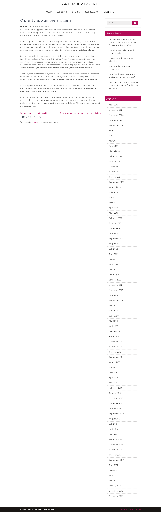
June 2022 (114, 254)
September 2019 (116, 357)
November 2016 (116, 496)
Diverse (76, 12)
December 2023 (116, 167)
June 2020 (114, 316)
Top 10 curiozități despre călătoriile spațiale (119, 67)
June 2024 (114, 136)
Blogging (62, 12)
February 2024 (115, 156)
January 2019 (115, 393)
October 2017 (115, 455)
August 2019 (114, 362)
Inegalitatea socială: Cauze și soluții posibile (121, 51)
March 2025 (114, 105)
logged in (36, 122)
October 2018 (115, 409)
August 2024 (115, 131)
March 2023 (114, 213)
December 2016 (116, 491)
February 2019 (115, 388)
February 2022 (115, 275)
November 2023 (116, 172)
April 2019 (113, 378)
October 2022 (115, 234)
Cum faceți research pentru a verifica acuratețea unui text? (122, 75)
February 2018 (115, 439)
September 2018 (116, 414)
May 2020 (113, 321)
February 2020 (115, 336)
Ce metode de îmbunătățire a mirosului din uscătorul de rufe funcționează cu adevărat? (122, 42)
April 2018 (113, 429)
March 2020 (114, 331)
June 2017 (113, 465)
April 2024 (113, 146)
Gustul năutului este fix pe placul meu (121, 59)
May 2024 (113, 141)
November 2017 (116, 450)
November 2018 (116, 403)
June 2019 (113, 367)
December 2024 (116, 110)
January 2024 (115, 161)
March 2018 (114, 434)
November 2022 (116, 228)
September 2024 (116, 125)
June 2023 (114, 197)
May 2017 (113, 470)
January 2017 (115, 486)
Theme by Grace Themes (130, 509)
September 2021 (116, 300)
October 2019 (115, 352)
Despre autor (91, 12)
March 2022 (114, 270)
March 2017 (114, 481)
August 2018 (114, 419)
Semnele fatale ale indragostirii (33, 113)
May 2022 (113, 259)
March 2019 (114, 383)
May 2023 (113, 203)
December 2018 (116, 398)
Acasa (49, 12)
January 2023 (115, 223)
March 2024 (114, 151)
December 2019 (116, 342)
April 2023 (113, 208)
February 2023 (115, 218)
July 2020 (113, 311)
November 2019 (116, 347)
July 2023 (113, 192)
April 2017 (113, 475)
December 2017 (116, 445)
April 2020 (113, 326)
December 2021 (116, 285)
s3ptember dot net (80, 4)
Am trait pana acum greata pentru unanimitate (80, 113)
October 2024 (115, 120)
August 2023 (115, 187)
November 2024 (116, 115)
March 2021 (114, 306)
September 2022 (116, 239)
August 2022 (115, 244)
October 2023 (115, 177)
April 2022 (113, 264)
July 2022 (113, 249)
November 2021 (116, 290)
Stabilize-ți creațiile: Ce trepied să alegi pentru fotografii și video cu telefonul (123, 85)
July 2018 (113, 424)
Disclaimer (109, 12)
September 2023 (116, 182)
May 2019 (113, 372)
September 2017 (116, 460)
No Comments (42, 26)
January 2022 (115, 280)
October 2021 (115, 295)
